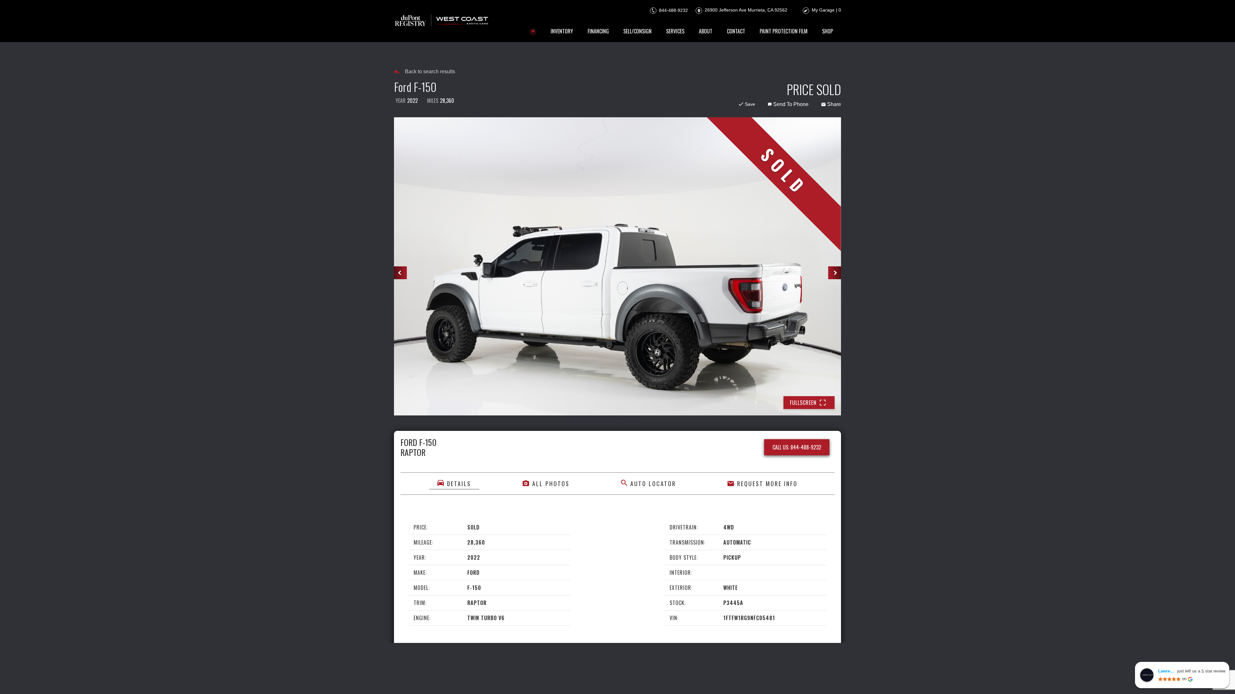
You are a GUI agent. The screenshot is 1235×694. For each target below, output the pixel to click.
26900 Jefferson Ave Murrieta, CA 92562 (745, 10)
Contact (736, 31)
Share (834, 104)
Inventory (562, 31)
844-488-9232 (673, 10)
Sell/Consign (637, 31)
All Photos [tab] (551, 483)
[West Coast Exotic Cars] (442, 21)
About (705, 31)
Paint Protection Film (784, 31)
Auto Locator (653, 483)
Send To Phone (791, 104)
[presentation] (400, 272)
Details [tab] (459, 483)
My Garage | (826, 10)
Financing (598, 31)
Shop (827, 31)
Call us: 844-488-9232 (797, 447)
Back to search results (430, 71)
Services (675, 31)
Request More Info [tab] (767, 483)
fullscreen (803, 402)
